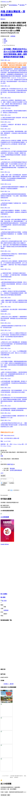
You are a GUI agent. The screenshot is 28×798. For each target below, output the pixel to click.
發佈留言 (3, 484)
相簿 (5, 39)
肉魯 (2, 455)
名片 (5, 42)
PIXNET (7, 775)
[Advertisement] (5, 568)
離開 (9, 795)
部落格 (5, 41)
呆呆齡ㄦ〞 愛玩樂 (8, 683)
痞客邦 (9, 464)
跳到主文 (3, 19)
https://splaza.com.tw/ (9, 435)
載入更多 (3, 475)
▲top (2, 473)
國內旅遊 (12, 468)
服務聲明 (16, 777)
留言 (12, 464)
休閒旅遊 (12, 36)
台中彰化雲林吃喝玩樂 (16, 470)
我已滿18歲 (3, 795)
